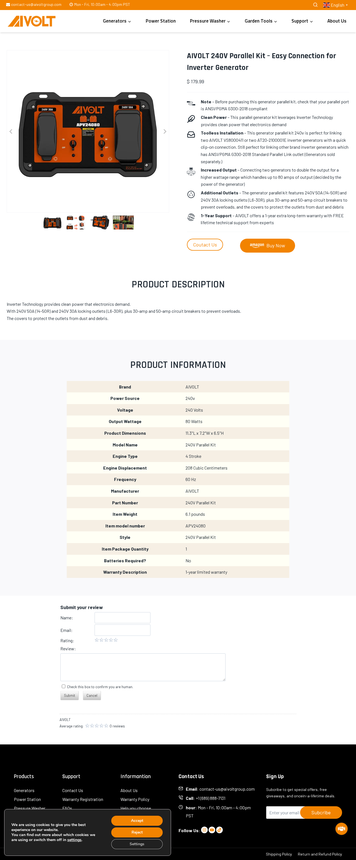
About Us (337, 21)
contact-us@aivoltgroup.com (227, 788)
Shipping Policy (279, 854)
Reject (137, 832)
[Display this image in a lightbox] (88, 131)
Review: (68, 648)
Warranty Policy (134, 799)
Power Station (161, 21)
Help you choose (135, 808)
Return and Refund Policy (320, 854)
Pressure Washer (29, 808)
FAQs (67, 808)
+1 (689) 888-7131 (210, 798)
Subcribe (321, 812)
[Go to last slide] (11, 131)
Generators (24, 790)
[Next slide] (164, 131)
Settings (137, 844)
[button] (52, 222)
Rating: (67, 640)
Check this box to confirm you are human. (99, 687)
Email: (66, 630)
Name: (66, 617)
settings (74, 839)
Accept (137, 820)
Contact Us (72, 790)
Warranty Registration (82, 799)
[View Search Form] (315, 5)
